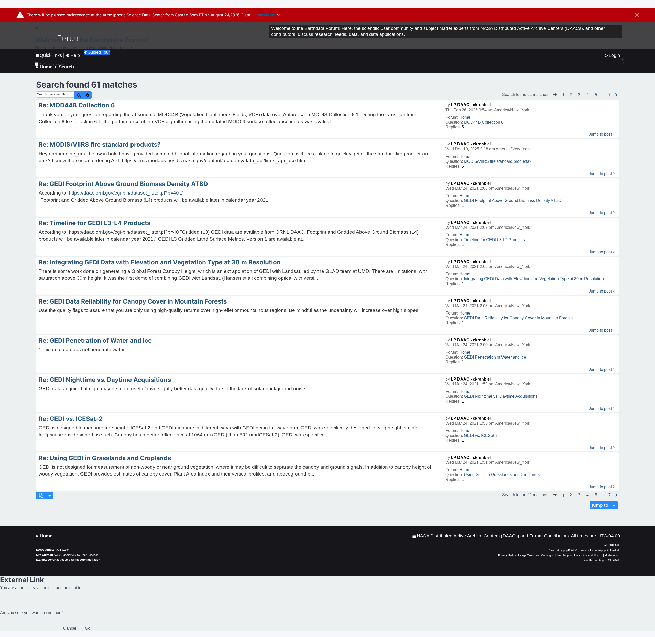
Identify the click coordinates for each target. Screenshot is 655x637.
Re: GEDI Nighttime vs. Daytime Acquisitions (105, 379)
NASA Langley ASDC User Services (76, 554)
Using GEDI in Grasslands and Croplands (502, 474)
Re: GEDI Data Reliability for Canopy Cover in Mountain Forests (133, 301)
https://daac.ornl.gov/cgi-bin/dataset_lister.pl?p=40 (124, 193)
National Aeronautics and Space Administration (68, 559)
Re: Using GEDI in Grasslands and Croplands (105, 458)
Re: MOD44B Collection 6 (77, 105)
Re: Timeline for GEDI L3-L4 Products (94, 223)
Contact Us (611, 545)
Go (87, 628)
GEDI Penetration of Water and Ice (495, 357)
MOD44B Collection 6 (484, 122)
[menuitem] (490, 536)
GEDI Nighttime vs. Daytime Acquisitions (501, 396)
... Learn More (263, 14)
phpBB (567, 550)
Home (464, 117)
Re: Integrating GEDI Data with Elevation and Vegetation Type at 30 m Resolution (160, 262)
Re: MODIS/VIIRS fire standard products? (100, 144)
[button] (554, 95)
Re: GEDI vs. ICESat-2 (71, 419)
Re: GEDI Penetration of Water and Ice (95, 340)
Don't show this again (52, 64)
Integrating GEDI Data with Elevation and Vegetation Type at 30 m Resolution (534, 279)
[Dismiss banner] (637, 15)
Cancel (69, 628)
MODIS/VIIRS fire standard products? (497, 161)
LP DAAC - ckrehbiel (471, 105)
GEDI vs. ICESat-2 (481, 435)
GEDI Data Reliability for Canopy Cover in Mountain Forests (518, 318)
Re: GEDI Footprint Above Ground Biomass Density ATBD (123, 184)
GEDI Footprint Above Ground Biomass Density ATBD (513, 200)
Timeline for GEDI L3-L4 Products (494, 239)
